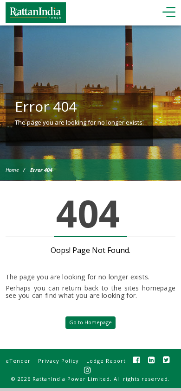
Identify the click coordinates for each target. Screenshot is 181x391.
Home (12, 169)
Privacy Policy (58, 360)
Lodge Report (106, 360)
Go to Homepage (90, 322)
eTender (18, 360)
